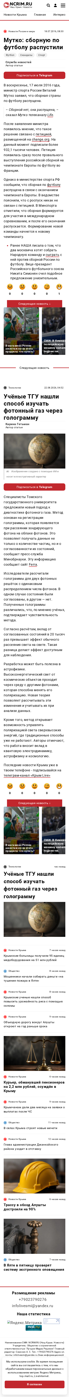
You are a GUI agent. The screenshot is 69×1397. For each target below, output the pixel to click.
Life (50, 115)
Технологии (14, 387)
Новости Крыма (17, 950)
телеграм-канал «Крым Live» (27, 775)
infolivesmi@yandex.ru (32, 1306)
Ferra (33, 564)
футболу (54, 185)
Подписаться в (34, 75)
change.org (40, 139)
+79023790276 (33, 1299)
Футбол (10, 55)
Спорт (41, 55)
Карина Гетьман (17, 424)
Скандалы (26, 55)
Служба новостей (18, 62)
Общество (14, 971)
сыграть (52, 255)
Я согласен (34, 1384)
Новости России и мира (21, 31)
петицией (43, 134)
